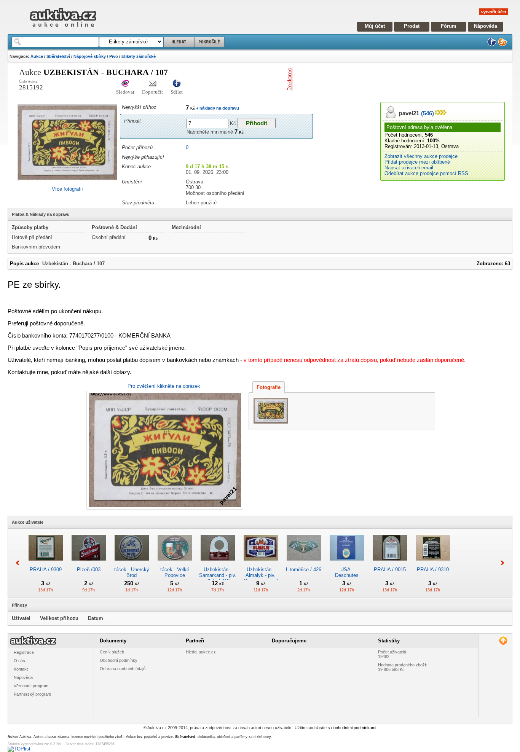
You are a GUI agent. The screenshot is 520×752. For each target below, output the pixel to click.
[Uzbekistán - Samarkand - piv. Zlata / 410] (217, 564)
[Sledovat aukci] (125, 84)
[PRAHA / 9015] (389, 564)
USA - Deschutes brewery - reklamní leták (346, 578)
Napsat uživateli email (408, 167)
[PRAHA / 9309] (45, 564)
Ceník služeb (112, 652)
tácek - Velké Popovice (174, 572)
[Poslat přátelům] (152, 84)
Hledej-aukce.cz (201, 652)
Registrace (24, 652)
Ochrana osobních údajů (122, 668)
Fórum (448, 26)
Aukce (36, 56)
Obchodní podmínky (118, 660)
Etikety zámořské (138, 56)
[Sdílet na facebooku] (177, 84)
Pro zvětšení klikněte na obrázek (164, 386)
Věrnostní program (31, 685)
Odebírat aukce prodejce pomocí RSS (426, 173)
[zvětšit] (164, 450)
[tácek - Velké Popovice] (174, 564)
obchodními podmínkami (353, 727)
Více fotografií (67, 189)
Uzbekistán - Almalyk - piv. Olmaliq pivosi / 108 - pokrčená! (261, 578)
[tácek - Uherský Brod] (131, 564)
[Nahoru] (503, 641)
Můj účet (375, 26)
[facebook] (491, 45)
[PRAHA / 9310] (432, 564)
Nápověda (485, 26)
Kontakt (21, 669)
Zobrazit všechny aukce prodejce (421, 156)
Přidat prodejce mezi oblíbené (417, 162)
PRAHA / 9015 (390, 569)
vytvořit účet (493, 12)
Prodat (412, 26)
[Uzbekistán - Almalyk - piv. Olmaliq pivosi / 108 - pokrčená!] (260, 564)
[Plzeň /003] (88, 564)
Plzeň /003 (88, 569)
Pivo (113, 56)
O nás (19, 660)
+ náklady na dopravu (217, 108)
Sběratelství (58, 56)
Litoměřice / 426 (303, 569)
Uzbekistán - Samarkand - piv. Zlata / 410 (217, 575)
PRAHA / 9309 (46, 569)
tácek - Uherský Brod (131, 572)
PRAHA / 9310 (433, 569)
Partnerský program (32, 694)
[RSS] (502, 45)
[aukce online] (63, 29)
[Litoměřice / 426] (303, 564)
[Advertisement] (384, 79)
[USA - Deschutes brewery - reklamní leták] (346, 564)
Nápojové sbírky (89, 56)
